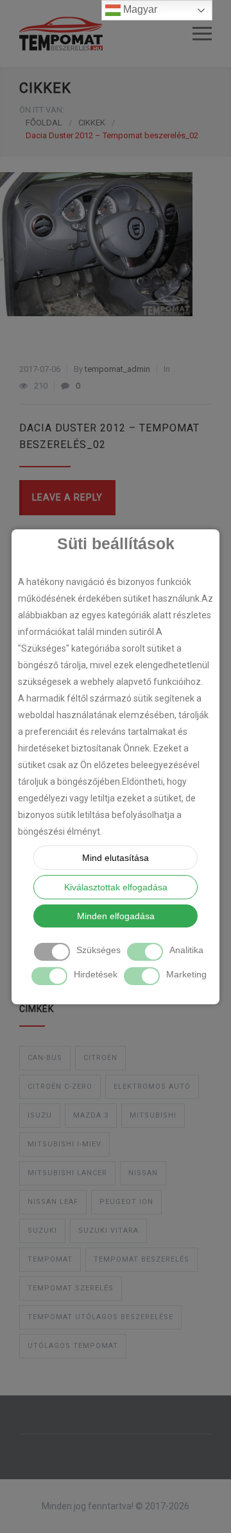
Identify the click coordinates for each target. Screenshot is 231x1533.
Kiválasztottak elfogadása (115, 887)
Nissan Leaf (53, 1202)
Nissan (143, 1173)
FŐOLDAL (44, 122)
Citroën (100, 1058)
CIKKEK (45, 88)
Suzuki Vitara (108, 1230)
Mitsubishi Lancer (67, 1173)
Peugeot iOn (126, 1202)
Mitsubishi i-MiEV (64, 1144)
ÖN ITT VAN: (41, 110)
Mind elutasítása (115, 858)
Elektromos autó (152, 1086)
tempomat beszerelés (141, 1259)
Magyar (139, 9)
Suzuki (42, 1230)
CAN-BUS (45, 1058)
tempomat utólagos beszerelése (100, 1317)
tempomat (50, 1259)
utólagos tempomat (73, 1346)
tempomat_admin (117, 369)
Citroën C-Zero (60, 1086)
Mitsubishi (153, 1115)
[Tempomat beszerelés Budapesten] (106, 34)
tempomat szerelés (71, 1288)
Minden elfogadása (116, 916)
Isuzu (40, 1115)
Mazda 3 (90, 1115)
